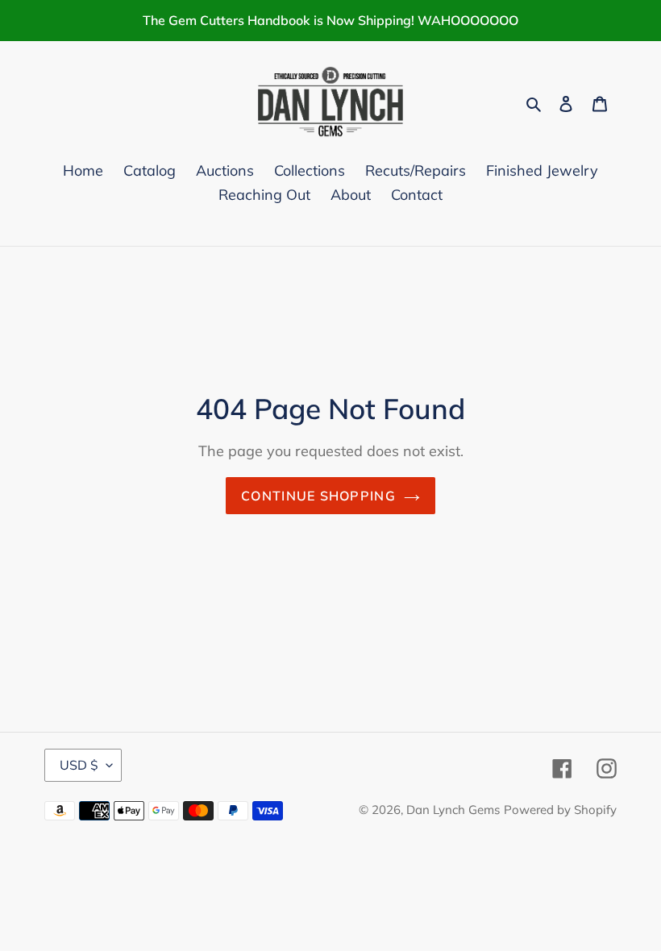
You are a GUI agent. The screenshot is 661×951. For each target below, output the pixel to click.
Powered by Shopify (560, 809)
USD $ (79, 765)
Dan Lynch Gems (453, 809)
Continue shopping (318, 496)
